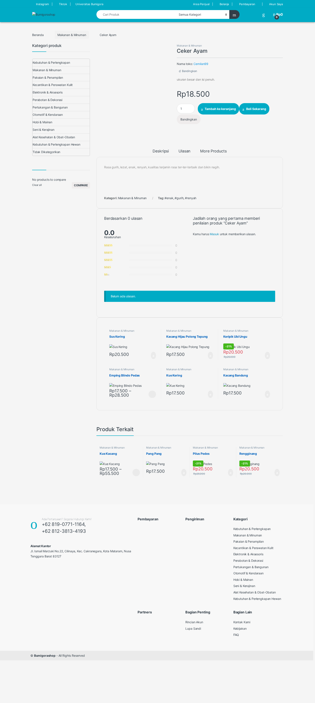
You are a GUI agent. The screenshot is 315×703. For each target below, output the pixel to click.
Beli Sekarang (256, 109)
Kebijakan (240, 628)
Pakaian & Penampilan (48, 77)
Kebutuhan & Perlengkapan (51, 62)
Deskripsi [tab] (161, 151)
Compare (81, 185)
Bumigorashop (45, 655)
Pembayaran (247, 4)
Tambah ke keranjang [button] (149, 355)
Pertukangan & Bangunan (50, 107)
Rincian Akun (194, 622)
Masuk (214, 234)
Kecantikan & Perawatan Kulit (53, 85)
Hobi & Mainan (42, 122)
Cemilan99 (201, 64)
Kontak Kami (241, 622)
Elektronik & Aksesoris (48, 92)
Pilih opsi (152, 394)
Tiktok (63, 4)
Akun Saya (276, 4)
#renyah (190, 198)
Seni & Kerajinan (43, 129)
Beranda (38, 35)
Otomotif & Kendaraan (48, 114)
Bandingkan (189, 71)
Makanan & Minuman (71, 35)
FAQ (236, 635)
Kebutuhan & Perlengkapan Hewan (56, 144)
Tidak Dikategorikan (46, 152)
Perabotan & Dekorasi (47, 100)
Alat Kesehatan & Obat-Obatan (54, 137)
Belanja (224, 4)
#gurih (179, 198)
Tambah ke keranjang (220, 109)
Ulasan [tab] (184, 151)
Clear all (37, 185)
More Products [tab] (213, 151)
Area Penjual (201, 4)
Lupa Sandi (193, 628)
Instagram (42, 4)
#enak (169, 198)
